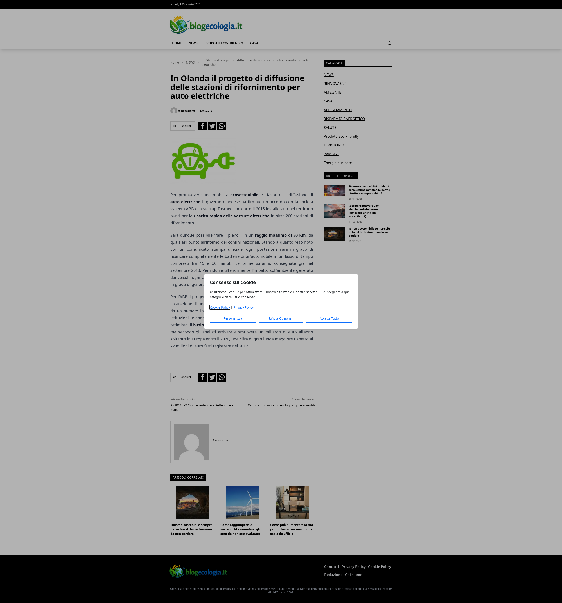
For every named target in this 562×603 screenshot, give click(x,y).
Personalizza (233, 318)
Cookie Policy (220, 307)
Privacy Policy (243, 307)
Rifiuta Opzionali (281, 318)
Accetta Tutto (329, 318)
